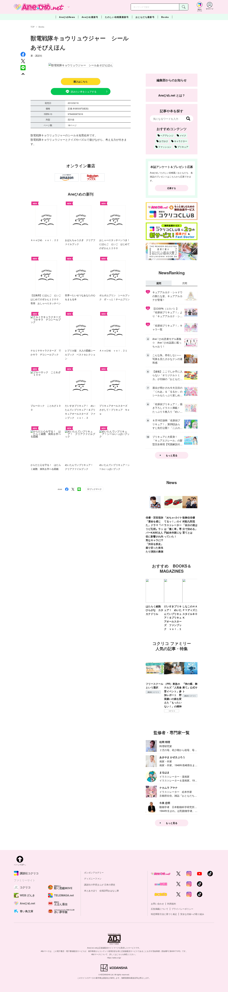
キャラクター (180, 141)
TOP (33, 26)
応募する (171, 188)
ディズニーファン (92, 878)
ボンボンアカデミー (94, 872)
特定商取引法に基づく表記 (164, 914)
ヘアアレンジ (166, 135)
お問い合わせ (157, 903)
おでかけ (163, 141)
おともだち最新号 (145, 17)
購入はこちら (81, 81)
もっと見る (171, 455)
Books (165, 17)
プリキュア (182, 146)
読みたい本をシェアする (83, 91)
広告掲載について (159, 908)
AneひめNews (67, 17)
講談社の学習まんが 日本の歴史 (99, 884)
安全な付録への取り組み (192, 914)
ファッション (164, 146)
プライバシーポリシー (182, 908)
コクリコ (171, 711)
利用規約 (171, 903)
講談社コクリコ (153, 692)
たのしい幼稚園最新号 (117, 17)
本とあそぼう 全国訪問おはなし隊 (101, 890)
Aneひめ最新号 (90, 17)
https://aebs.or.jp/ (114, 957)
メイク (183, 135)
